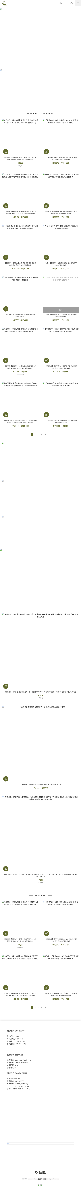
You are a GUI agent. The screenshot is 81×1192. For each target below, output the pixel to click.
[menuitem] (32, 434)
